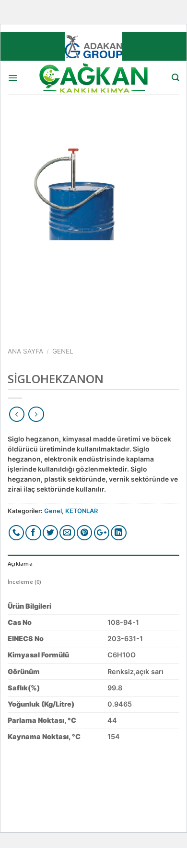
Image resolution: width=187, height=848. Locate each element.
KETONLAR (81, 511)
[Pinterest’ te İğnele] (85, 533)
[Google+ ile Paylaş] (102, 533)
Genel (62, 351)
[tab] (93, 564)
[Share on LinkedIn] (119, 533)
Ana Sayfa (25, 351)
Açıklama (20, 563)
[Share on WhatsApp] (16, 533)
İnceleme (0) (25, 581)
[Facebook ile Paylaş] (33, 533)
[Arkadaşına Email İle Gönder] (67, 533)
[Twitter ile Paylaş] (50, 533)
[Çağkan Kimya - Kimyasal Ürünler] (93, 77)
